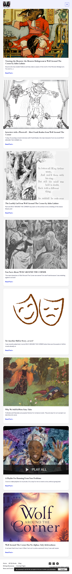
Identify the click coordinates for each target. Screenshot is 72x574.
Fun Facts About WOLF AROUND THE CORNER (25, 272)
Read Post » (9, 73)
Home (5, 563)
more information (51, 569)
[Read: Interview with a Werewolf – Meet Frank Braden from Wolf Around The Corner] (36, 104)
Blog (19, 563)
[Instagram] (53, 563)
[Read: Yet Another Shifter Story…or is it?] (36, 313)
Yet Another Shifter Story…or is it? (19, 341)
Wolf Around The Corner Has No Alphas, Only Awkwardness (30, 545)
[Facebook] (50, 563)
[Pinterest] (57, 563)
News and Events (8, 568)
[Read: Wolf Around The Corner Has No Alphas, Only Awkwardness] (36, 517)
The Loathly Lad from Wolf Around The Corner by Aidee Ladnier (32, 203)
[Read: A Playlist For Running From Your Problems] (36, 450)
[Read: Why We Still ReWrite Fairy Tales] (36, 382)
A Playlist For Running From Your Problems (23, 478)
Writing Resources (8, 566)
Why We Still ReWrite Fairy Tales (18, 409)
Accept (62, 569)
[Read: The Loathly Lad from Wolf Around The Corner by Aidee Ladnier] (36, 175)
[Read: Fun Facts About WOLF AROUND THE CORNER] (36, 244)
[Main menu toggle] (67, 4)
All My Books (12, 563)
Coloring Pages (21, 566)
